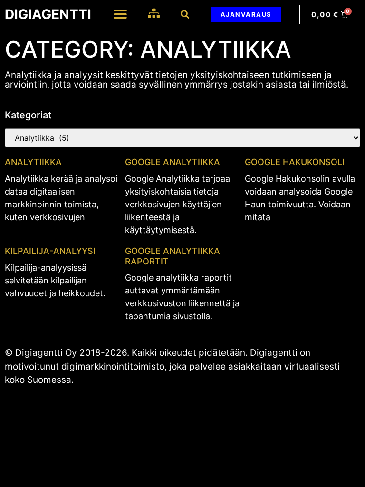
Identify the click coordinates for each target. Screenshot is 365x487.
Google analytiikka (172, 162)
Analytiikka (33, 162)
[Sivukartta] (154, 13)
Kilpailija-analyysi (50, 251)
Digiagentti (48, 14)
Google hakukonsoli (295, 162)
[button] (120, 14)
